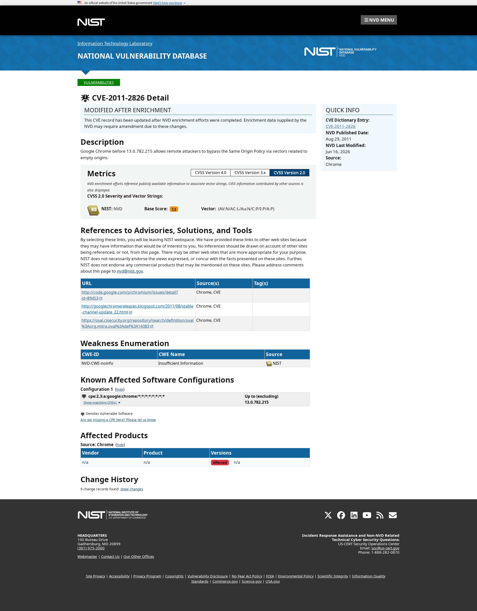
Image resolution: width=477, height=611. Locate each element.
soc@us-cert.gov (385, 547)
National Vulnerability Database (142, 56)
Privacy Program (147, 576)
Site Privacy (95, 576)
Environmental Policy (296, 576)
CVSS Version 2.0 (289, 172)
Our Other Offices (138, 556)
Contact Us (110, 556)
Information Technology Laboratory (115, 43)
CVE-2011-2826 (341, 126)
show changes (131, 489)
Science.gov (252, 581)
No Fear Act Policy (247, 576)
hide (119, 389)
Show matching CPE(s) (100, 402)
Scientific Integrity (333, 576)
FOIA (270, 576)
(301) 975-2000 (91, 547)
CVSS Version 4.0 (210, 172)
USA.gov (273, 581)
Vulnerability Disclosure (208, 576)
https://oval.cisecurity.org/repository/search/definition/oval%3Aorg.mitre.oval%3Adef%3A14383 (137, 323)
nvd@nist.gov (130, 271)
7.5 (174, 209)
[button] (379, 20)
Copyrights (174, 576)
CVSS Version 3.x (250, 172)
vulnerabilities (99, 82)
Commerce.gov (225, 581)
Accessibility (119, 576)
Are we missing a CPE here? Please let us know (118, 420)
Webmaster (87, 556)
